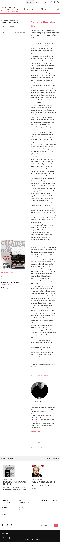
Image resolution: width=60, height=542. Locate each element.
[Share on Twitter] (15, 32)
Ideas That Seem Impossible (10, 282)
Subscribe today (35, 367)
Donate (44, 2)
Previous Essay (10, 459)
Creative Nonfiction (7, 502)
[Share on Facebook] (18, 32)
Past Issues (5, 509)
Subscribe (30, 2)
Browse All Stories (7, 507)
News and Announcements (26, 509)
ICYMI (4, 514)
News (37, 2)
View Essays (35, 431)
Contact (55, 9)
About (43, 9)
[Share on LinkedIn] (21, 32)
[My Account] (51, 2)
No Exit (3, 277)
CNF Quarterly (5, 20)
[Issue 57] (13, 255)
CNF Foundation (24, 505)
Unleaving (4, 288)
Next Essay (52, 459)
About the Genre (24, 502)
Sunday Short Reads (7, 512)
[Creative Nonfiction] (10, 9)
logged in (40, 448)
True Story (5, 505)
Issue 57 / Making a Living (9, 22)
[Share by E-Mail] (24, 32)
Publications (29, 9)
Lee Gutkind (12, 26)
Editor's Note (14, 20)
